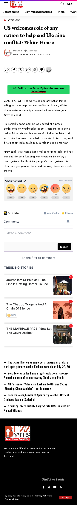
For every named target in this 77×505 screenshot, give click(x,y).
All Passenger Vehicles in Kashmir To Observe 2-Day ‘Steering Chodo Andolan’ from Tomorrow (35, 386)
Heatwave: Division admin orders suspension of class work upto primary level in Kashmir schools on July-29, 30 (37, 364)
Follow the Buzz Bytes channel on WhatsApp (40, 89)
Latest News (13, 20)
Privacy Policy (41, 495)
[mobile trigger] (7, 4)
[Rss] (61, 487)
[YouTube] (55, 487)
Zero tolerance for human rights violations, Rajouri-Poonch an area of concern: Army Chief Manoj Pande (36, 375)
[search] (62, 4)
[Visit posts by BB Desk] (8, 52)
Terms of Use (12, 499)
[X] (49, 487)
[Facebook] (43, 487)
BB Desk (17, 50)
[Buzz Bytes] (16, 4)
